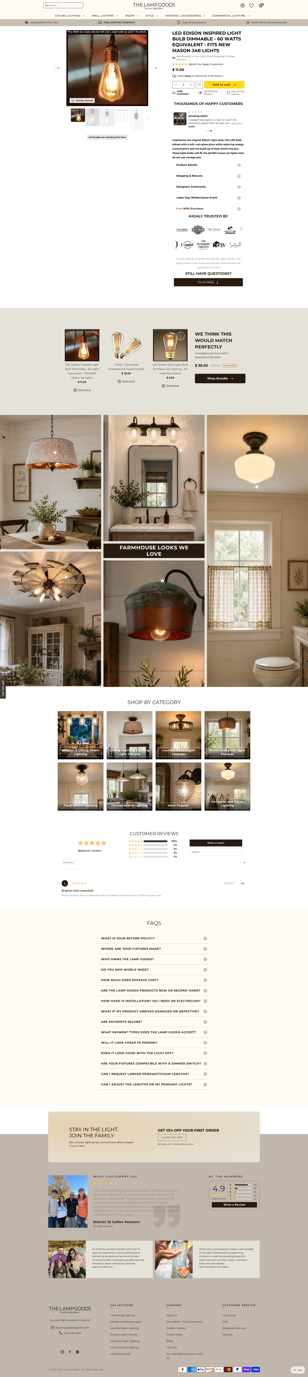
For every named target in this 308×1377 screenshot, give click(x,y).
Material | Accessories (184, 15)
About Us (171, 1315)
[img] (79, 883)
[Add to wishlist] (199, 84)
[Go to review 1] (205, 130)
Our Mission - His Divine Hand (184, 1321)
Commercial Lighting (229, 15)
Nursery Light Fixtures (123, 1334)
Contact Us (228, 1315)
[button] (180, 64)
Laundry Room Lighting (124, 1328)
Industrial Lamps (120, 1353)
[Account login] (242, 5)
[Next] (155, 68)
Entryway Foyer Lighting (125, 1340)
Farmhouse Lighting (122, 1315)
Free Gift (171, 1347)
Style (150, 15)
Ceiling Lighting (68, 15)
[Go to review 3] (211, 130)
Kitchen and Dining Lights (126, 1321)
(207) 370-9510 (72, 1333)
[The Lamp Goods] (154, 6)
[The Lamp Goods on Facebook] (70, 1352)
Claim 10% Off (172, 1137)
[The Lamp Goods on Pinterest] (77, 1352)
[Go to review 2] (208, 130)
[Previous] (58, 68)
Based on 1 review (89, 850)
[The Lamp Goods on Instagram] (62, 1352)
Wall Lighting (103, 15)
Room (130, 15)
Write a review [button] (215, 842)
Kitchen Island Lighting (124, 1347)
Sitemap (227, 1334)
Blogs (169, 1340)
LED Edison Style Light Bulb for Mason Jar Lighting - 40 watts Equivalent (170, 369)
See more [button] (234, 123)
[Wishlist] (251, 5)
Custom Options (176, 1328)
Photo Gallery (174, 1334)
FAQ (225, 1321)
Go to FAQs (206, 282)
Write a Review (234, 1204)
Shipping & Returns (233, 1328)
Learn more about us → (103, 1267)
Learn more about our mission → (215, 1267)
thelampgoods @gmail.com (72, 1327)
